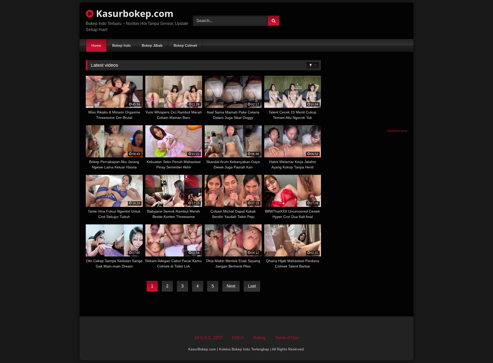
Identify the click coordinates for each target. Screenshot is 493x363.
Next (231, 286)
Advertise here (397, 131)
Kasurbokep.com (133, 13)
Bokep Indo (121, 45)
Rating (259, 338)
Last (252, 286)
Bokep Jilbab (152, 45)
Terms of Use (287, 338)
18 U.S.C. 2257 (209, 338)
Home (96, 45)
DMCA (238, 338)
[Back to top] (477, 348)
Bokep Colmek (185, 45)
